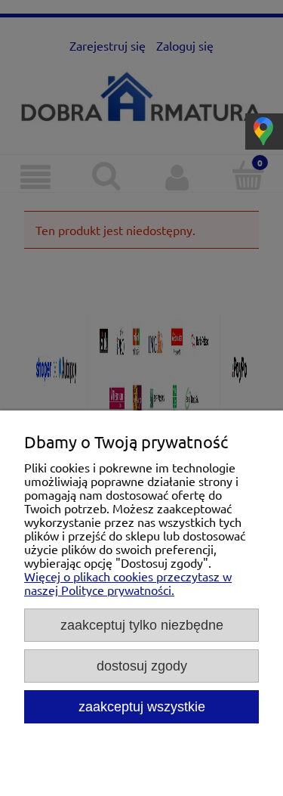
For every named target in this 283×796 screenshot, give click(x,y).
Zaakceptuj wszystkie (141, 706)
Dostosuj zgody (142, 666)
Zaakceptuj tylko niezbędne (141, 625)
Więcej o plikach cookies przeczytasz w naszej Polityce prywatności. (128, 582)
